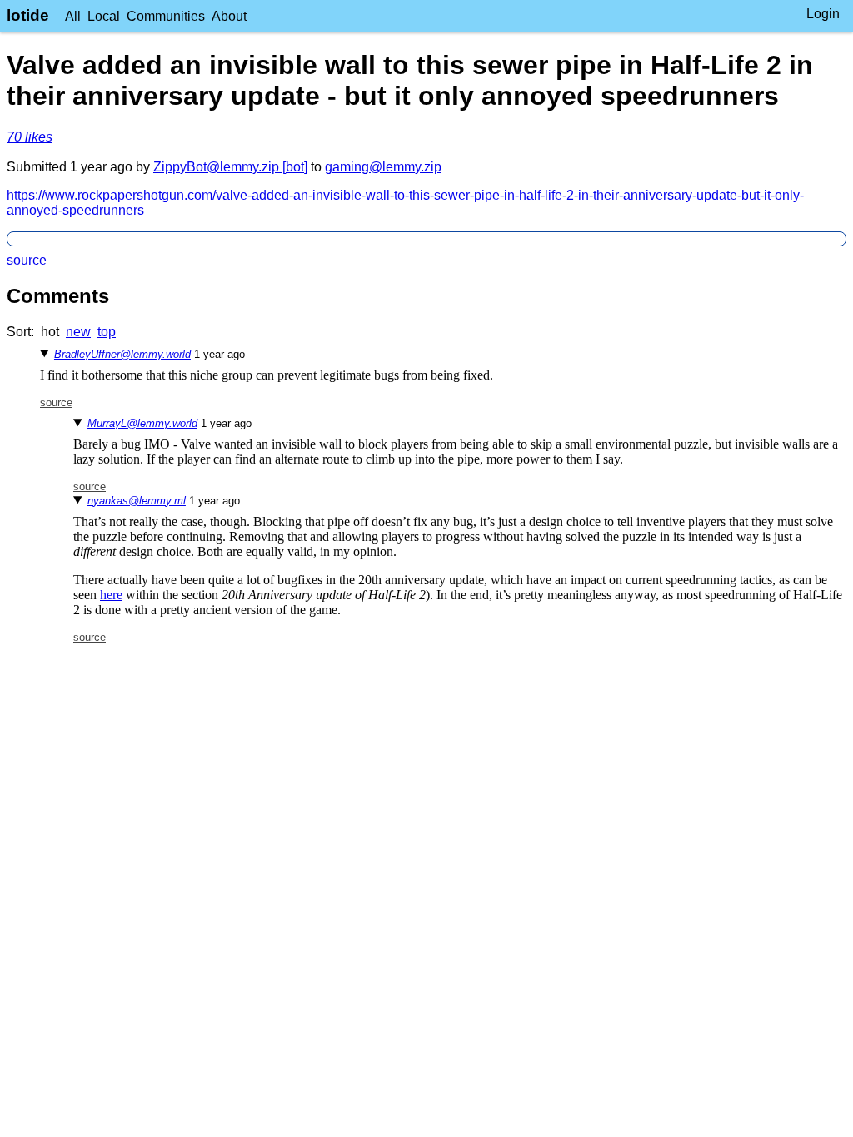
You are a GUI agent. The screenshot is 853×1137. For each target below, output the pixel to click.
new (78, 332)
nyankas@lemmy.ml (136, 500)
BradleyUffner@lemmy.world (122, 354)
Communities (166, 16)
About (229, 16)
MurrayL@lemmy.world (142, 423)
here (111, 595)
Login (823, 14)
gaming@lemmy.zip (383, 167)
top (106, 332)
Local (103, 16)
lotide (28, 15)
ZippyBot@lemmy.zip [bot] (230, 167)
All (73, 16)
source (27, 260)
